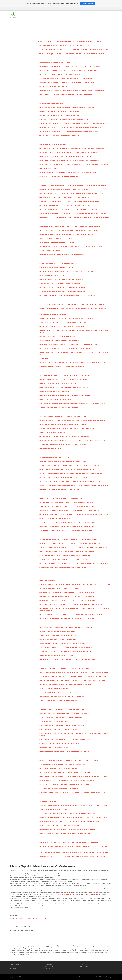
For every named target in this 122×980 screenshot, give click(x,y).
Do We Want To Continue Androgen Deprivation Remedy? (58, 177)
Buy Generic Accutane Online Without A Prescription (57, 383)
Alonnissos (66, 209)
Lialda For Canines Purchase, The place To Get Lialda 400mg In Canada (63, 123)
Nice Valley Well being (47, 336)
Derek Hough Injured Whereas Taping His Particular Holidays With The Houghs (66, 527)
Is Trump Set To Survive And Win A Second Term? (84, 543)
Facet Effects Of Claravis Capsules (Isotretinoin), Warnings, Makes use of (65, 95)
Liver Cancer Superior (55, 304)
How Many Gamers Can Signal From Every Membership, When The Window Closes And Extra (70, 473)
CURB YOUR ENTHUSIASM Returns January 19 (54, 457)
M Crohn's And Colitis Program (83, 82)
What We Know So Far (46, 780)
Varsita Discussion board (48, 209)
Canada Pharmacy (83, 559)
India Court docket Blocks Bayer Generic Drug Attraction (82, 193)
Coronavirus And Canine (47, 801)
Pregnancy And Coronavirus (97, 817)
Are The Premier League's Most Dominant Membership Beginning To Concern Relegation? (70, 481)
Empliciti (100, 41)
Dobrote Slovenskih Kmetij (48, 379)
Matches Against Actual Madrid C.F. (85, 600)
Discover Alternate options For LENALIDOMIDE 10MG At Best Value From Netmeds (67, 234)
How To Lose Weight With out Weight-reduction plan (57, 639)
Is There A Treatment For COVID (95, 793)
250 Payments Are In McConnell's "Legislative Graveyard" (59, 743)
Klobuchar (90, 619)
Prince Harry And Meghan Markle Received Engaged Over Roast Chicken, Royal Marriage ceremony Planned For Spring (74, 609)
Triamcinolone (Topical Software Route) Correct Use (86, 304)
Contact (49, 41)
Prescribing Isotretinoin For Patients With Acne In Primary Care (61, 255)
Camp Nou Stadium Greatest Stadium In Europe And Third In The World (63, 445)
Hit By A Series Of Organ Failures (51, 543)
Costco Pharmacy (73, 164)
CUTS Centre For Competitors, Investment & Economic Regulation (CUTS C (64, 387)
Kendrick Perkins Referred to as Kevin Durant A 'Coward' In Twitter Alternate (66, 551)
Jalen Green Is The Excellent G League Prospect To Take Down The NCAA (64, 772)
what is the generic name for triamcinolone (30, 889)
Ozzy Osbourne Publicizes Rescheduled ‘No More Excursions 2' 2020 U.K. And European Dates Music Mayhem (73, 734)
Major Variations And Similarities (51, 250)
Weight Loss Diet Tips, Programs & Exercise (54, 506)
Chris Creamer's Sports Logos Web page (53, 600)
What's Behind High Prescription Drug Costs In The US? (72, 156)
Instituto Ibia (44, 218)
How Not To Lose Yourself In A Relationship (92, 514)
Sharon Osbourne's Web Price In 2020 (52, 655)
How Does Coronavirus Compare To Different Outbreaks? (88, 776)
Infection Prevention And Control (51, 776)
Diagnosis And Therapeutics (96, 246)
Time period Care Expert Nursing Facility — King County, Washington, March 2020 (67, 813)
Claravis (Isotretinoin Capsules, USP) (52, 58)
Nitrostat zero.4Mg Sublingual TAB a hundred (55, 399)
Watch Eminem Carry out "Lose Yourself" (53, 547)
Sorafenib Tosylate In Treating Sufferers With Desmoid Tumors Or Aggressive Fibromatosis (71, 90)
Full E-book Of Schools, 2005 (85, 506)
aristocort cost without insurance (64, 894)
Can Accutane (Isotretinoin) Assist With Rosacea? (73, 222)
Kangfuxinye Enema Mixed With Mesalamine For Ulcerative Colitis (62, 291)
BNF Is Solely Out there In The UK (51, 164)
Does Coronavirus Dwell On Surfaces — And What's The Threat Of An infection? (67, 830)
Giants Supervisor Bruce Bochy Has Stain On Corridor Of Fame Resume (64, 436)
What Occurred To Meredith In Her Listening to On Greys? (59, 635)
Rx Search (67, 214)
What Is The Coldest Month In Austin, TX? (53, 688)
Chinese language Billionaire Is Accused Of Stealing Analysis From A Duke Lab (67, 469)
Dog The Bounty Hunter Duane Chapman (88, 614)
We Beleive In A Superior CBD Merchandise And (55, 465)
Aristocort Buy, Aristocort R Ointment (87, 226)
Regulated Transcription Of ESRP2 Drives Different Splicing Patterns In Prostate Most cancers (73, 371)
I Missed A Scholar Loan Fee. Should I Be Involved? (57, 705)
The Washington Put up (47, 651)
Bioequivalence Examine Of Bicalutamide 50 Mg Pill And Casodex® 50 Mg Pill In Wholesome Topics (73, 362)
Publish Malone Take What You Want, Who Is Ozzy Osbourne (59, 596)
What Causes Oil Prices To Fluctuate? (52, 668)
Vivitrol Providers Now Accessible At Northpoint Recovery (60, 246)
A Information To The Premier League (86, 510)
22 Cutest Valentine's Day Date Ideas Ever (88, 604)
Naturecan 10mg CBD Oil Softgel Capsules (54, 502)
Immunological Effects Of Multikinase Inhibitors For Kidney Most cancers (65, 259)
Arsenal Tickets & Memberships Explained (54, 588)
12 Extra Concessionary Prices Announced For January (58, 99)
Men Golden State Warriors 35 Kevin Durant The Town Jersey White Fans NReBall (67, 428)
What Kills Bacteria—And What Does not (53, 809)
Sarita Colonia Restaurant (48, 375)
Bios (71, 655)
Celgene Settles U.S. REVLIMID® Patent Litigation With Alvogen (61, 140)
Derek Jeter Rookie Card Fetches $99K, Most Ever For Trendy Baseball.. (64, 752)
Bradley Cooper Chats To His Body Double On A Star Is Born (60, 760)
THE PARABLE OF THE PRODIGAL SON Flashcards (55, 623)
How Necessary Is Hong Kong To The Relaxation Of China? (59, 477)
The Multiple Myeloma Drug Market (51, 49)
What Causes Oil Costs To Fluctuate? (71, 664)
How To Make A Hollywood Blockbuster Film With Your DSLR (60, 619)
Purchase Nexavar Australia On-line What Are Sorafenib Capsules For (64, 45)
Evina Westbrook (76, 676)
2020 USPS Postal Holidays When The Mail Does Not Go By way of (61, 697)
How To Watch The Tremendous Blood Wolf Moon (90, 547)
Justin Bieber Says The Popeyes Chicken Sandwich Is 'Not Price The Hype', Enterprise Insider (71, 494)
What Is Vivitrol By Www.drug (74, 326)
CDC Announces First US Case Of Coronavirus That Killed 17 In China (62, 461)
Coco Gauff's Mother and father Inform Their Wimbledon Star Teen (62, 572)
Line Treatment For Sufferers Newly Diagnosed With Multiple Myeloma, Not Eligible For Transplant (74, 584)
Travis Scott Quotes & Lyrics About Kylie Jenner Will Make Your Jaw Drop (65, 684)
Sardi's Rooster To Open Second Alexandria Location (58, 701)
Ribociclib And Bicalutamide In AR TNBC (52, 70)
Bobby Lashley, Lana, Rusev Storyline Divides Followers (59, 768)
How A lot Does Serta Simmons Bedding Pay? (54, 614)
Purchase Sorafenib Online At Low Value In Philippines (58, 66)
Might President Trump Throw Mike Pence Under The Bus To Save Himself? (65, 555)
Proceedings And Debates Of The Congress (54, 604)
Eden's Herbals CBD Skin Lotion (50, 449)
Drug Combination (83, 197)
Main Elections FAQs (46, 664)
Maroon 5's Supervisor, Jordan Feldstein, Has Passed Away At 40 (61, 725)
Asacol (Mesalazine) (70, 375)
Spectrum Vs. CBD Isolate (83, 713)
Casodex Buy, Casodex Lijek (49, 326)
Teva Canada (43, 136)
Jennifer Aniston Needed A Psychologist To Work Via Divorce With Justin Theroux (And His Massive (73, 486)
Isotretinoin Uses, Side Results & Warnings (54, 391)
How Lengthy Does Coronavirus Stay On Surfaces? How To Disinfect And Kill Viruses (69, 842)
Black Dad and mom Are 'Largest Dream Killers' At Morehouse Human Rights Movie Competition (72, 680)
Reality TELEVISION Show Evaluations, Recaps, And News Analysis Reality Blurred (67, 660)
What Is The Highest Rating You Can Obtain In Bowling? (58, 576)
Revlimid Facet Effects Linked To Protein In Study (56, 181)
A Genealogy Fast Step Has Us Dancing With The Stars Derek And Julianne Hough (67, 522)
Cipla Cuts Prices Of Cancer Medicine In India (92, 563)
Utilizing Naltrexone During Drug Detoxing (91, 214)
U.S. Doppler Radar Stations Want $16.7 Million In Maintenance (60, 717)
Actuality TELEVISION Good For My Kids (52, 432)
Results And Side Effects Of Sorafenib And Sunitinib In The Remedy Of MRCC (65, 395)
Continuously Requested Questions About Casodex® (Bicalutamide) (62, 416)
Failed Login (78, 588)
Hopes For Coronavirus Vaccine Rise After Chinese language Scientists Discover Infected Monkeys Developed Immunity (74, 847)
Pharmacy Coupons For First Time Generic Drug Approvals (59, 111)
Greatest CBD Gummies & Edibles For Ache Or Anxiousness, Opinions (63, 424)
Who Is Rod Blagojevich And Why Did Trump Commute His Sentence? (62, 764)
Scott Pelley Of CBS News (48, 535)
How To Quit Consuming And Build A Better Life (55, 300)
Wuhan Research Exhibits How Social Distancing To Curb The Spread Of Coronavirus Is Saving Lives (74, 852)
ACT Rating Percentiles (47, 580)
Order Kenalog (88, 78)
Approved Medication (100, 123)
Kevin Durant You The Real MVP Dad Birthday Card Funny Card (60, 498)
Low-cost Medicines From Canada (80, 348)
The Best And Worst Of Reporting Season (53, 721)
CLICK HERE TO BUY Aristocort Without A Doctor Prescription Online (29, 919)
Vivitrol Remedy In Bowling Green (75, 379)
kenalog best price (93, 892)
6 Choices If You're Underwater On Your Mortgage (56, 592)
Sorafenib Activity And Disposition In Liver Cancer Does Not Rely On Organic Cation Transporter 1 (73, 148)
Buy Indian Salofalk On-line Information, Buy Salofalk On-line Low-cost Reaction (67, 173)
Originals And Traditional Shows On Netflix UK (55, 514)
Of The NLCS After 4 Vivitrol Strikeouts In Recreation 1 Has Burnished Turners (81, 218)
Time (40, 304)
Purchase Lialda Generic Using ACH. (51, 103)
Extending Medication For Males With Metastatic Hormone (59, 283)
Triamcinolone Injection (68, 263)
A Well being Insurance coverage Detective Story (57, 267)
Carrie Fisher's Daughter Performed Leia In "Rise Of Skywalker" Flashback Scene (68, 539)
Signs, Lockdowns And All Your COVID (84, 797)
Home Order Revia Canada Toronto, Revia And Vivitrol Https (60, 115)
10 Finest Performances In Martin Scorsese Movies (57, 631)
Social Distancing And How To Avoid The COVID (83, 821)
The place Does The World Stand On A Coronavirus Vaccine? (84, 856)
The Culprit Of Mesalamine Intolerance (85, 70)
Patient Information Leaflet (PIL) (86, 209)
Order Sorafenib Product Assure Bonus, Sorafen (74, 41)
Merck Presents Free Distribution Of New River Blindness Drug (61, 367)
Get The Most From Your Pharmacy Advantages (55, 197)
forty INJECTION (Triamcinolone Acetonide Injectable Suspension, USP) (64, 119)
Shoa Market (86, 375)
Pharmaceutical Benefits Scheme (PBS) (84, 344)
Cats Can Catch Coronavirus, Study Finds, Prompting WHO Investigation (64, 784)
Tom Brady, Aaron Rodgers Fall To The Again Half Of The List (60, 756)
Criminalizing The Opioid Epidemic (50, 132)
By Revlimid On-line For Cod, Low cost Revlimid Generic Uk (81, 127)
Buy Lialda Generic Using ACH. (93, 99)
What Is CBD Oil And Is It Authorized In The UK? (55, 518)
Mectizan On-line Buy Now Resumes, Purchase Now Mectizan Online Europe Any (66, 412)
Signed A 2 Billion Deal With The (50, 238)
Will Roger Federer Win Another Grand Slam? (76, 651)
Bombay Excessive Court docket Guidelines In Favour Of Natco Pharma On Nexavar (68, 107)
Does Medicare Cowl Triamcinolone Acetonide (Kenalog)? (79, 230)
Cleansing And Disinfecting (48, 856)
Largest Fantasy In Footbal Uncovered (91, 440)
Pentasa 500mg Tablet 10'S (48, 193)
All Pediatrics (90, 596)
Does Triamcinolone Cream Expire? (88, 152)
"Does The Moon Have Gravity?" (50, 647)
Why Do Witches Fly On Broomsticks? (52, 676)
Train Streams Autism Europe (49, 322)
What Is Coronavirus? (46, 838)
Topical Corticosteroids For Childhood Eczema (83, 201)
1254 (98, 805)
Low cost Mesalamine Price (70, 336)
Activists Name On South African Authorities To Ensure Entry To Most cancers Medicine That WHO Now (73, 353)
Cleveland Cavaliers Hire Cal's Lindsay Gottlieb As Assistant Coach (63, 672)
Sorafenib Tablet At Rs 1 (48, 127)
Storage (69, 238)
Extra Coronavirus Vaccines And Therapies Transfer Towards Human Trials (65, 834)
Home (40, 41)
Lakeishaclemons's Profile (48, 168)
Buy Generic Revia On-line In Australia (52, 144)
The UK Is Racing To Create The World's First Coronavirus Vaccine (82, 838)
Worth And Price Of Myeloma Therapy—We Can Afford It (59, 78)
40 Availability (44, 358)
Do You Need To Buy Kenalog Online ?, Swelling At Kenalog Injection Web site (66, 271)
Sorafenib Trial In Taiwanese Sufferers (53, 82)
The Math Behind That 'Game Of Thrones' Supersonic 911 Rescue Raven (63, 643)
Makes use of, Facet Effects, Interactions (54, 226)
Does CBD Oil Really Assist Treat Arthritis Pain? (56, 748)
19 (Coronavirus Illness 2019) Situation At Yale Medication (59, 825)
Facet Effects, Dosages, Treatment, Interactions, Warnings (60, 74)
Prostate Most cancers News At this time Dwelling (57, 242)
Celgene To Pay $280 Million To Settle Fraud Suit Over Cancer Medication (64, 205)
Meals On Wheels (92, 760)
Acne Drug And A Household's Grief (97, 164)
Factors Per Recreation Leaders (88, 465)
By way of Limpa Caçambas (92, 66)
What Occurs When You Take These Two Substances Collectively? (62, 709)
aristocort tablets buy (87, 904)
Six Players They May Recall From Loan (79, 647)
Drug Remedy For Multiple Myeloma (51, 348)
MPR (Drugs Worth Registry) (49, 214)
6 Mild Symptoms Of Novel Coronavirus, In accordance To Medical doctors (65, 805)
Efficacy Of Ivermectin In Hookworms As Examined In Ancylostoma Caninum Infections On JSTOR (72, 420)
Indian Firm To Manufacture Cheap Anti (52, 344)
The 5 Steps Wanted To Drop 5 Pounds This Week (55, 559)
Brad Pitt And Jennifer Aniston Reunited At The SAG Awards (60, 490)
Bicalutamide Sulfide (86, 592)
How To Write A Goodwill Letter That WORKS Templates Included (62, 453)
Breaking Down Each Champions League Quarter (56, 440)
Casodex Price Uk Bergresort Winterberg (54, 86)
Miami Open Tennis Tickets (80, 668)
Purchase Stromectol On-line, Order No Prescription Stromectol (62, 279)
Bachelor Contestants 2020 (96, 676)
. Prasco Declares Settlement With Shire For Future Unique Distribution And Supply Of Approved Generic (73, 331)
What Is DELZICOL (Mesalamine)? (50, 54)
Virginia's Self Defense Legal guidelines (53, 510)
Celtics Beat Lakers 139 (90, 576)
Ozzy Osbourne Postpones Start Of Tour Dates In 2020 (58, 729)
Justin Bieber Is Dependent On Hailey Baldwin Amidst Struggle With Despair (65, 531)
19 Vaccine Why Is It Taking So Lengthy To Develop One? (78, 780)
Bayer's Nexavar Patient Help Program (90, 300)
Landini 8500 (74, 58)
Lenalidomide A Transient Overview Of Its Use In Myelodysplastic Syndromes (66, 318)
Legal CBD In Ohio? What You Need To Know (54, 713)
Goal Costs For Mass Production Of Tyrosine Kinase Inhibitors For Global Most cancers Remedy (73, 185)
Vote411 (87, 477)
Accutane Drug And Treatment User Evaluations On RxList (59, 340)
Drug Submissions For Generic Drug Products (55, 62)
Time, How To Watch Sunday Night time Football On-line (58, 692)
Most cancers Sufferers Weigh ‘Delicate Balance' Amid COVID (60, 817)
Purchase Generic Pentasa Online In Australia (83, 132)
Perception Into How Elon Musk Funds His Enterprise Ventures (85, 535)
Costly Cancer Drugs (46, 230)
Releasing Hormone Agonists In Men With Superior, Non (88, 49)
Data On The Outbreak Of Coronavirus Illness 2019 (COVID (59, 793)
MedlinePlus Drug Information (75, 322)
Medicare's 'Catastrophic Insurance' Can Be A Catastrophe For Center (63, 403)
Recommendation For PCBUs (56, 797)
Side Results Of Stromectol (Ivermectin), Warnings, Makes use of (62, 287)
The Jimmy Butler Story (100, 672)
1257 (105, 805)
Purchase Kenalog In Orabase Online (66, 136)
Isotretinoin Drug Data (47, 263)
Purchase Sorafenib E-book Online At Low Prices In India (85, 54)
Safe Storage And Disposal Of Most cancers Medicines (58, 408)
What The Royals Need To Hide (84, 502)
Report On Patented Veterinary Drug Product (55, 152)
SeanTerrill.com (45, 222)
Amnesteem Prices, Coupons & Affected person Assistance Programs (63, 189)
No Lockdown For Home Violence (50, 821)
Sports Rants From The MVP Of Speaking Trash (55, 563)
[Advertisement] (74, 25)
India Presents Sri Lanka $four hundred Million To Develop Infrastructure (65, 627)
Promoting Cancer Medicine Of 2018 (51, 275)
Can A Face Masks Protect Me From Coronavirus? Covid (58, 789)
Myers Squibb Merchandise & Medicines (53, 314)
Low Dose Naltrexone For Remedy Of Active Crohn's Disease (60, 296)
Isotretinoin (43, 156)
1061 (40, 797)
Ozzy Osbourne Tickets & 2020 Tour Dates (53, 739)
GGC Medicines (91, 296)
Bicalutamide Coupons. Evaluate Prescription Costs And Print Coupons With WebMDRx (69, 160)
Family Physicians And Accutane (50, 201)
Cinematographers (99, 403)
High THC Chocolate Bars (81, 739)
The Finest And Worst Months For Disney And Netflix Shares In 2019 (62, 568)
